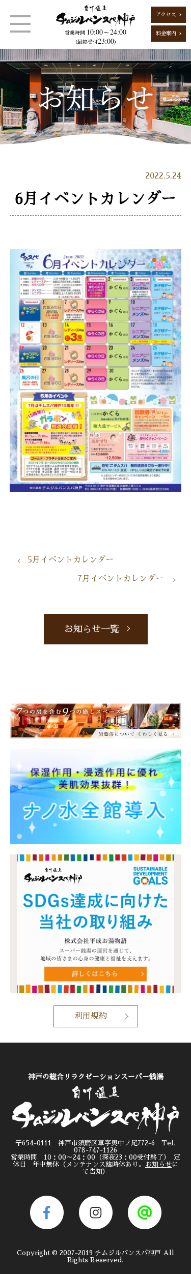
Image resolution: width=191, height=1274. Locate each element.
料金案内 (166, 33)
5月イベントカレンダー (71, 560)
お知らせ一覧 (91, 629)
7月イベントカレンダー (120, 579)
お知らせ (158, 1164)
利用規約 (90, 1016)
